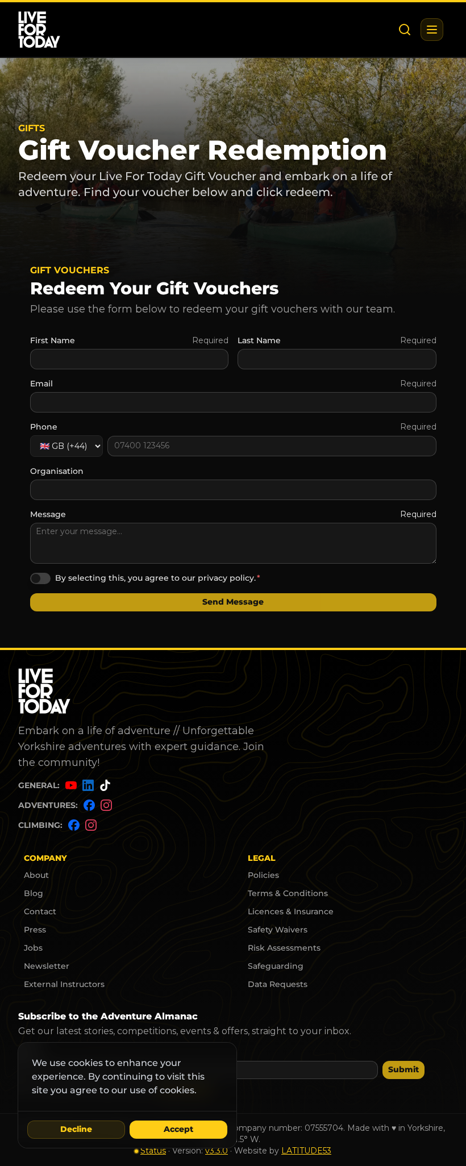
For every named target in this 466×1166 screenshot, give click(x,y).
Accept (178, 1129)
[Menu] (432, 29)
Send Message (233, 602)
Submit (403, 1069)
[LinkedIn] (88, 787)
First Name (52, 340)
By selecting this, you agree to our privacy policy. (155, 578)
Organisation (57, 471)
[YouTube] (71, 787)
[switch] (40, 578)
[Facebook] (89, 807)
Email (41, 383)
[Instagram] (106, 807)
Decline (76, 1129)
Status (153, 1151)
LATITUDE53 (306, 1151)
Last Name (259, 340)
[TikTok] (105, 787)
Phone (43, 427)
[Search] (404, 29)
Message (48, 514)
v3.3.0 (216, 1151)
